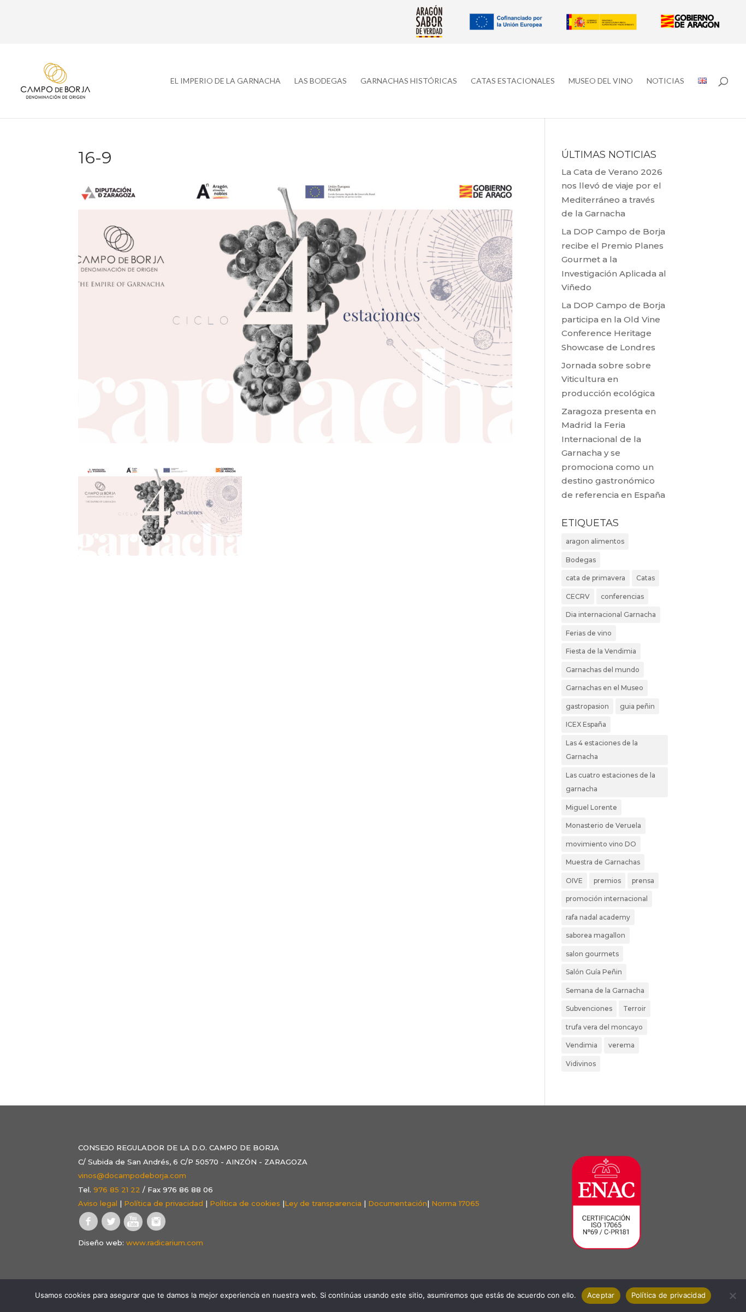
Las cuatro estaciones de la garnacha (610, 782)
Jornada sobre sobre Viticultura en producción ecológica (608, 379)
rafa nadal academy (598, 917)
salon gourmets (592, 954)
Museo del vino (601, 81)
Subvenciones (589, 1008)
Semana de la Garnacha (605, 990)
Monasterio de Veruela (603, 825)
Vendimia (581, 1045)
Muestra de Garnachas (603, 862)
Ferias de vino (589, 633)
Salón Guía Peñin (594, 972)
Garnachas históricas (408, 81)
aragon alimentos (595, 541)
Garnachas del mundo (603, 670)
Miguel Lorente (591, 807)
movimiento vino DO (601, 844)
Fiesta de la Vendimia (601, 651)
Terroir (634, 1008)
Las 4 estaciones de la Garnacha (602, 750)
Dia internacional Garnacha (611, 614)
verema (621, 1045)
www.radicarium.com (164, 1242)
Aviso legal (97, 1203)
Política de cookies (245, 1203)
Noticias (665, 81)
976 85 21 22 (116, 1189)
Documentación (397, 1203)
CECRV (578, 596)
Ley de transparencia (323, 1203)
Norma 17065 (455, 1203)
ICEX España (586, 724)
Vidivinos (581, 1064)
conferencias (622, 596)
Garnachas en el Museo (604, 688)
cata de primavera (595, 578)
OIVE (574, 880)
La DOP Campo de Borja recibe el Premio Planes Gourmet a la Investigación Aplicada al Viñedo (613, 259)
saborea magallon (595, 935)
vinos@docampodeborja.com (132, 1175)
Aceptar (601, 1295)
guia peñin (637, 706)
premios (607, 880)
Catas (645, 578)
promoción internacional (607, 899)
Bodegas (581, 560)
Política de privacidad (163, 1203)
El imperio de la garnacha (225, 81)
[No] (732, 1295)
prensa (643, 880)
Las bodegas (320, 81)
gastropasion (587, 706)
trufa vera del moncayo (604, 1027)
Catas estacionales (513, 81)
